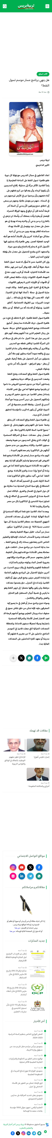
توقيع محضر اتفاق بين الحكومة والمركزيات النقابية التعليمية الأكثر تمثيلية (26, 1060)
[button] (37, 658)
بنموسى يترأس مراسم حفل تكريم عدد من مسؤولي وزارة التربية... (26, 1048)
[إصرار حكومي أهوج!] (38, 745)
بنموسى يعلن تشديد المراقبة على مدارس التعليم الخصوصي (27, 1097)
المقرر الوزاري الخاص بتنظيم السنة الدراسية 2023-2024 (25, 1036)
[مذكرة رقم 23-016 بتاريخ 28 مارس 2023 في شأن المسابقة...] (38, 971)
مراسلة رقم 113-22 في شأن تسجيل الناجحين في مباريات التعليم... (16, 1008)
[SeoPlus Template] (47, 1124)
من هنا (17, 928)
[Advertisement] (26, 44)
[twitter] (30, 867)
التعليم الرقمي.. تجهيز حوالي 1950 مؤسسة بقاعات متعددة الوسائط (26, 1109)
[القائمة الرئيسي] (47, 6)
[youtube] (21, 867)
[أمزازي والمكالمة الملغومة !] (38, 774)
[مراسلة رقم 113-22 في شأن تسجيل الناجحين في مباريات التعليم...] (38, 1005)
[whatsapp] (39, 876)
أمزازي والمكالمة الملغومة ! (38, 786)
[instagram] (13, 867)
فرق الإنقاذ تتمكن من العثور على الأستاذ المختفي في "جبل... (27, 1085)
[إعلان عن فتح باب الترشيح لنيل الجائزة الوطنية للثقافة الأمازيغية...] (38, 954)
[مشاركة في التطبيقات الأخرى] (13, 658)
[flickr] (13, 876)
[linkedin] (21, 876)
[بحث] (5, 6)
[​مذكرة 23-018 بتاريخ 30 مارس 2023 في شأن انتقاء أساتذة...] (38, 988)
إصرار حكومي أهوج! (41, 757)
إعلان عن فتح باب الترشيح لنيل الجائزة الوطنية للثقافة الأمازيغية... (16, 957)
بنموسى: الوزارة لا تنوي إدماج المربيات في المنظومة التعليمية (27, 1072)
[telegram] (30, 876)
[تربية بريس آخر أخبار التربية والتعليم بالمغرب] (26, 6)
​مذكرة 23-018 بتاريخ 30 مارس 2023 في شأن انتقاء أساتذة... (16, 991)
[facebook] (39, 867)
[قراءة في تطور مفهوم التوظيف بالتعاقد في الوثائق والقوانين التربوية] (14, 745)
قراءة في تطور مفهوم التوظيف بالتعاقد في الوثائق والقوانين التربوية (14, 760)
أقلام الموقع (43, 74)
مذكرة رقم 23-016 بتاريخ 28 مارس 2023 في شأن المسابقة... (16, 974)
